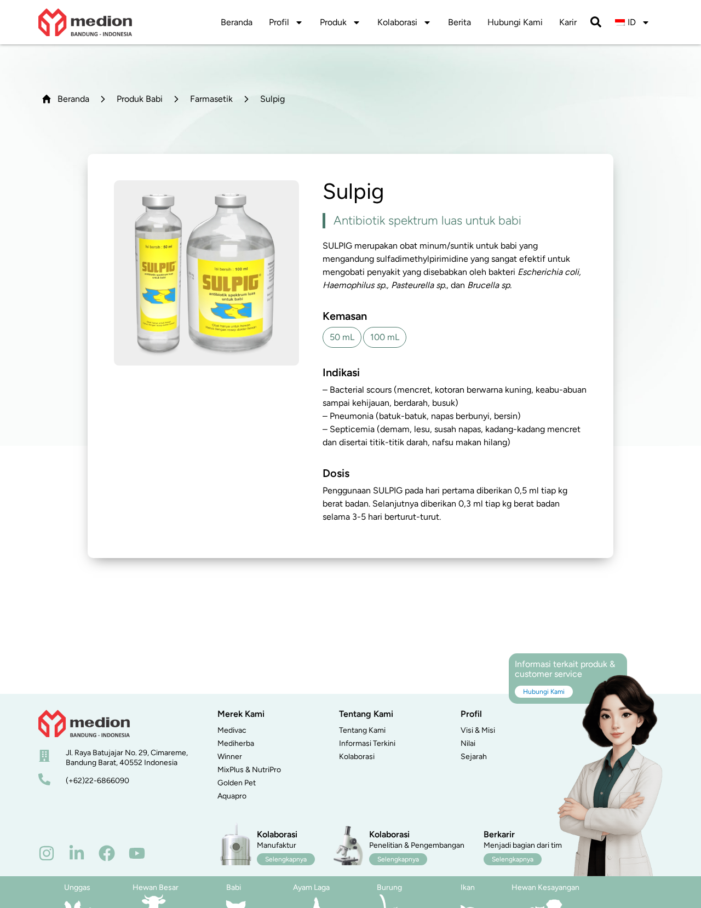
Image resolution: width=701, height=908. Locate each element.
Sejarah (474, 756)
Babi (233, 887)
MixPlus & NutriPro (249, 769)
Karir (568, 22)
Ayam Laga (311, 887)
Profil (279, 22)
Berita (459, 22)
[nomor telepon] (44, 779)
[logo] (85, 22)
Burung (389, 887)
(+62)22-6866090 (97, 780)
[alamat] (44, 756)
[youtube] (137, 853)
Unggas (77, 887)
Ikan (468, 887)
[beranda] (84, 723)
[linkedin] (76, 853)
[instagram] (46, 853)
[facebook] (107, 853)
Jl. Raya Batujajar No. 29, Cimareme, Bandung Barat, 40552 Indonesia (127, 757)
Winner (229, 756)
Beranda (236, 22)
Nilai (468, 743)
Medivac (231, 730)
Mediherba (235, 743)
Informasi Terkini (367, 743)
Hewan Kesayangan (545, 887)
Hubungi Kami (515, 22)
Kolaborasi (397, 22)
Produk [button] (333, 22)
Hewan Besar (156, 887)
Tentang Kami (362, 730)
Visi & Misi (478, 730)
